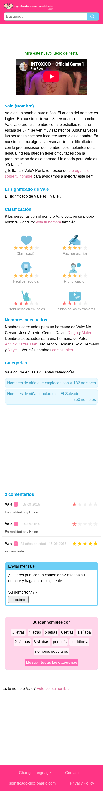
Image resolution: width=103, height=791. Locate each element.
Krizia (23, 344)
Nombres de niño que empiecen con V (51, 383)
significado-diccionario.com (32, 783)
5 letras (51, 632)
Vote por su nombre (53, 688)
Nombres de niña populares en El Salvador (51, 396)
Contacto (72, 773)
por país (60, 642)
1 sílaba (84, 632)
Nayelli (14, 350)
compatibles (62, 350)
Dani (34, 344)
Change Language (35, 773)
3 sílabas (41, 642)
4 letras (35, 632)
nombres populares (51, 651)
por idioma (79, 642)
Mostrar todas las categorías (51, 662)
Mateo (87, 333)
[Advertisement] (51, 37)
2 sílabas (22, 642)
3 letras (18, 632)
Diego (73, 333)
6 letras (67, 632)
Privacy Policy (82, 783)
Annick (11, 344)
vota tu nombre (48, 222)
